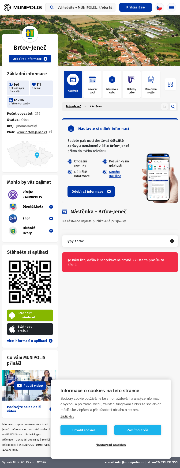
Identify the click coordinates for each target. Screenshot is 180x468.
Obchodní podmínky (27, 439)
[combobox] (80, 7)
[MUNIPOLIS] (23, 7)
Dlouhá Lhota (33, 207)
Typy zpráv (74, 241)
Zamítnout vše (138, 430)
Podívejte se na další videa (24, 409)
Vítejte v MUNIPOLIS (32, 194)
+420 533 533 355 (165, 462)
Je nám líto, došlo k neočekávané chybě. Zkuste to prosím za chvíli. (116, 262)
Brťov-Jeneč (73, 106)
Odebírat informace (27, 59)
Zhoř (26, 218)
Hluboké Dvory (29, 230)
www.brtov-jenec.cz (32, 132)
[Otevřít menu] (170, 84)
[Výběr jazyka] (159, 7)
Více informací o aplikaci (27, 341)
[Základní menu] (171, 7)
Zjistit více (67, 416)
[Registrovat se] (50, 206)
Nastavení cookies (111, 445)
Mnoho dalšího (115, 174)
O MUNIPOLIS (26, 444)
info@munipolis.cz (129, 462)
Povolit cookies (84, 430)
